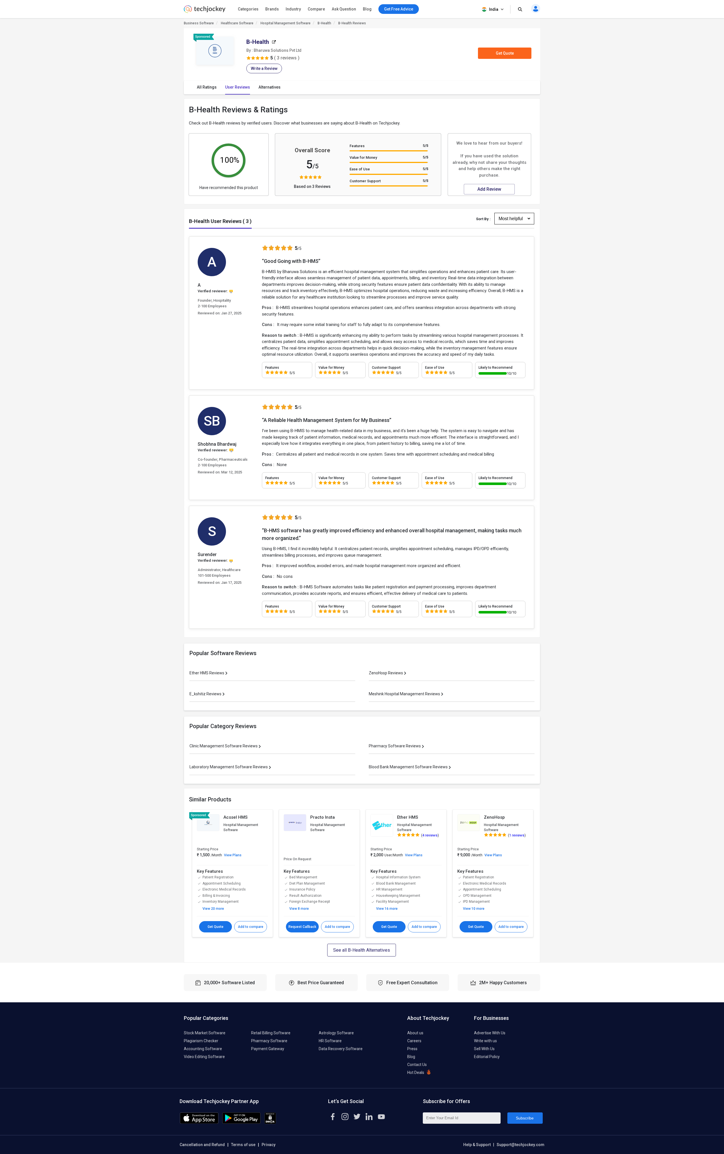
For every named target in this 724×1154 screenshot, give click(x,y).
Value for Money (363, 157)
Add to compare (250, 927)
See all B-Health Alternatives (361, 950)
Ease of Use (360, 169)
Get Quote (505, 53)
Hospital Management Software (285, 23)
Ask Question (344, 9)
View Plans (233, 855)
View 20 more (213, 909)
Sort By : (483, 219)
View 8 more (299, 909)
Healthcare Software (237, 23)
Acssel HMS (235, 817)
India (493, 9)
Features (357, 146)
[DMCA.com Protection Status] (270, 1122)
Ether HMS (407, 817)
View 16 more (387, 909)
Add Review (489, 189)
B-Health (324, 23)
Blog (367, 9)
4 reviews (430, 835)
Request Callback (302, 927)
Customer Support (365, 181)
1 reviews (516, 835)
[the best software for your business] (204, 11)
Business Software (199, 23)
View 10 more (473, 909)
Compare (316, 9)
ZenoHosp (494, 817)
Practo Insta (322, 817)
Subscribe (525, 1118)
